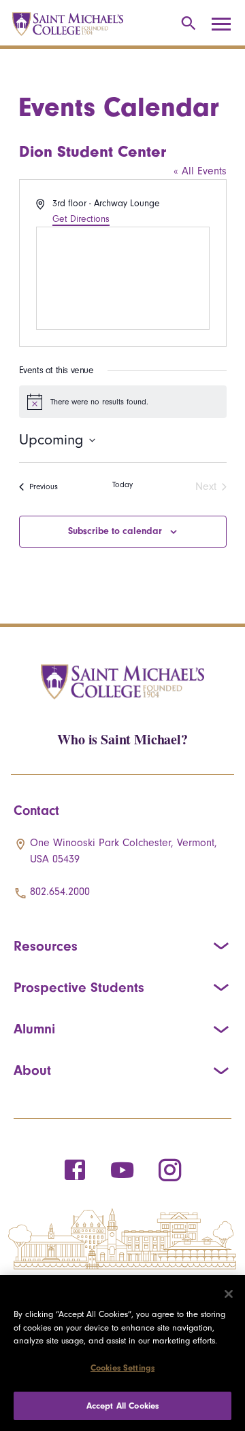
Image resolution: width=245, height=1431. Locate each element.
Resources (46, 946)
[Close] (229, 1294)
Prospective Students (79, 987)
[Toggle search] (186, 24)
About (32, 1070)
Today (122, 484)
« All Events (200, 171)
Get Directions (81, 219)
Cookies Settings (122, 1367)
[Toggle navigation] (226, 24)
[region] (122, 1353)
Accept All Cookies (122, 1405)
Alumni (34, 1028)
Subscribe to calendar (115, 531)
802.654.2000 (60, 891)
